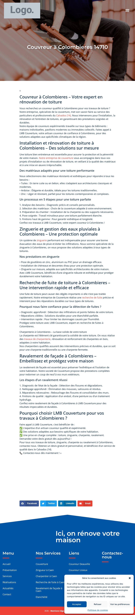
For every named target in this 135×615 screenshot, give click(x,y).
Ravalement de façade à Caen (49, 589)
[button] (129, 578)
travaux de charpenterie (37, 339)
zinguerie (42, 240)
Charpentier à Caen (46, 576)
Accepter (76, 604)
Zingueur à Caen (45, 570)
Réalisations (9, 582)
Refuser (97, 604)
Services (7, 576)
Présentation (10, 570)
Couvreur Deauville (79, 564)
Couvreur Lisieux (78, 570)
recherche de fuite (92, 297)
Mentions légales (58, 610)
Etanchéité (41, 597)
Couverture (42, 564)
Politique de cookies (98, 610)
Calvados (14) (63, 115)
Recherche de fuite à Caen (50, 582)
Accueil (7, 564)
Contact (7, 594)
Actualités (8, 588)
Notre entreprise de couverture (56, 158)
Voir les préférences (120, 604)
